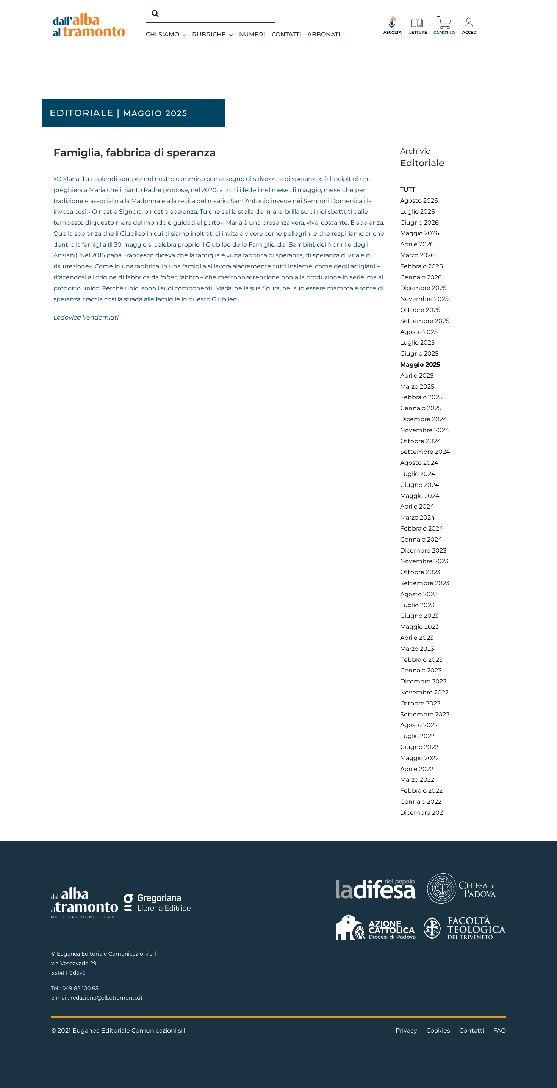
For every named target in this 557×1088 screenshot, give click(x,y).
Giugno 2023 (419, 615)
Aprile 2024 (417, 506)
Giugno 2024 (419, 484)
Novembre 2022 (424, 692)
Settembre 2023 (424, 583)
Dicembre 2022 (423, 681)
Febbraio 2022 (421, 790)
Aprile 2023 (416, 637)
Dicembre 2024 (423, 419)
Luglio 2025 (417, 342)
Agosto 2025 (419, 331)
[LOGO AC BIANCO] (376, 916)
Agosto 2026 (419, 200)
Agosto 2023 (419, 594)
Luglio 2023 (417, 605)
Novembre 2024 (424, 430)
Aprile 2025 (416, 375)
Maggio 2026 (419, 233)
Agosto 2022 (419, 725)
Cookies (438, 1030)
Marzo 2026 (417, 255)
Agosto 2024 (419, 462)
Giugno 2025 (419, 353)
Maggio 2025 (420, 364)
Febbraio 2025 (421, 397)
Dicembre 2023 (423, 550)
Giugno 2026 (419, 222)
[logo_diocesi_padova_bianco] (461, 874)
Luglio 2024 (417, 473)
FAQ (499, 1030)
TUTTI (408, 189)
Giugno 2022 (419, 747)
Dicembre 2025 (423, 287)
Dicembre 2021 (422, 812)
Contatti (471, 1030)
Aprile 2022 (416, 769)
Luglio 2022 (417, 736)
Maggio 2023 (419, 626)
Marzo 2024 (417, 517)
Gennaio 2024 (421, 539)
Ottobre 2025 (420, 309)
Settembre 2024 (425, 451)
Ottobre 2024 (420, 441)
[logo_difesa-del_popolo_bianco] (376, 879)
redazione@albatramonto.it (106, 997)
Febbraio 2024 (421, 528)
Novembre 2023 (424, 561)
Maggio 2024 (420, 495)
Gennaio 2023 (420, 670)
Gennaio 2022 (420, 801)
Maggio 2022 (419, 758)
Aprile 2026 (417, 244)
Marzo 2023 (417, 648)
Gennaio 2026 (421, 277)
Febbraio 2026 (421, 266)
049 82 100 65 (80, 988)
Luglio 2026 (417, 211)
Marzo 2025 (417, 386)
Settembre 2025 (424, 320)
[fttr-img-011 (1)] (465, 918)
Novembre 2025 (424, 298)
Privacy (406, 1030)
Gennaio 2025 (420, 408)
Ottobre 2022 (420, 703)
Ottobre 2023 (420, 572)
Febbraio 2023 (421, 659)
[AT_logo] (89, 15)
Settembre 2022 (424, 714)
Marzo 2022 (417, 779)
